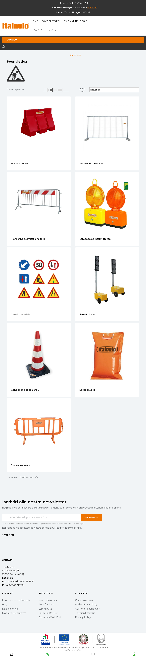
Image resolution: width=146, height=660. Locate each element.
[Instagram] (8, 540)
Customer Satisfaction (87, 608)
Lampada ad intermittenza (95, 239)
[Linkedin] (19, 540)
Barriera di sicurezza (22, 163)
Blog (5, 604)
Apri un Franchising (86, 604)
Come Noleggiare (85, 600)
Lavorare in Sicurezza (14, 613)
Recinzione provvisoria (92, 163)
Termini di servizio (85, 613)
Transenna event (20, 465)
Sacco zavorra (87, 390)
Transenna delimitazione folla (28, 239)
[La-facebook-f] (3, 540)
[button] (92, 7)
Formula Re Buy (48, 613)
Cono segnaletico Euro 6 (25, 390)
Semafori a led (87, 314)
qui (81, 527)
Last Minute (45, 608)
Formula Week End (50, 617)
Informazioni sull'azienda (16, 600)
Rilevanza (114, 90)
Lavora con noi (10, 608)
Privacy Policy (83, 617)
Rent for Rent (46, 604)
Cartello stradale (20, 314)
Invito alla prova (48, 600)
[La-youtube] (13, 540)
